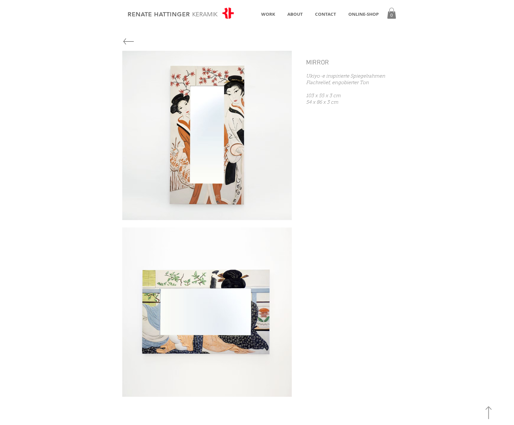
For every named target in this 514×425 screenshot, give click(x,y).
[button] (391, 13)
